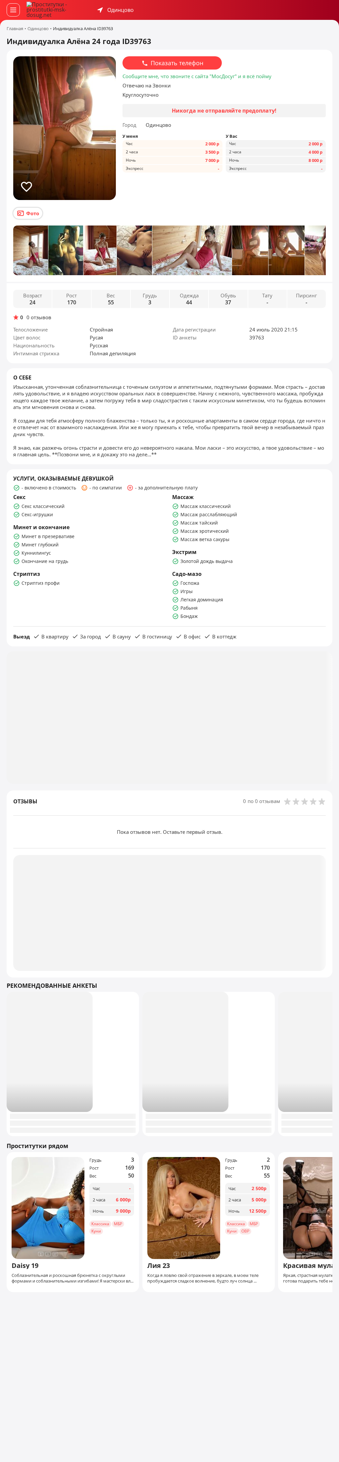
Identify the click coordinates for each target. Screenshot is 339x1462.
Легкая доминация (201, 599)
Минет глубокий (40, 544)
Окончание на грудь (45, 561)
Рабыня (189, 608)
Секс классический (43, 506)
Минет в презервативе (48, 536)
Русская (99, 345)
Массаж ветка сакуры (204, 539)
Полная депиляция (113, 353)
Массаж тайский (199, 523)
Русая (96, 337)
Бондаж (189, 616)
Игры (186, 591)
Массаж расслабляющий (208, 514)
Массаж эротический (204, 531)
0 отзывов (38, 317)
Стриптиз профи (41, 583)
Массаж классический (205, 506)
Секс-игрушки (37, 514)
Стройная (101, 329)
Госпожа (189, 583)
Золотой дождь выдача (206, 561)
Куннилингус (36, 553)
